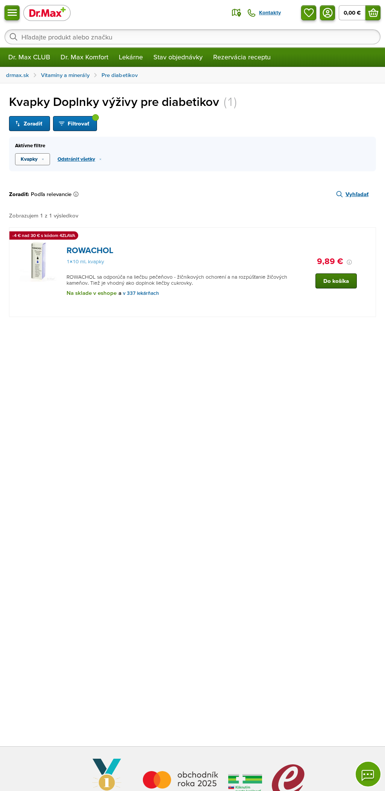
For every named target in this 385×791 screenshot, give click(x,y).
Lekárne (131, 57)
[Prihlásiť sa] (327, 12)
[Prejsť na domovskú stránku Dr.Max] (47, 13)
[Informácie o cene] (349, 262)
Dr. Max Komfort (84, 57)
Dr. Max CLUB (29, 57)
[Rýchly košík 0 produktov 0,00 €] (372, 12)
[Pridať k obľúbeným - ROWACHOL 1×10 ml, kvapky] (367, 236)
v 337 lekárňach (141, 293)
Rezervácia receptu (242, 57)
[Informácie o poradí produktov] (77, 194)
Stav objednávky (178, 57)
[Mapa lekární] (236, 12)
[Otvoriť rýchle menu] (12, 12)
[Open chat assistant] (368, 774)
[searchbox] (192, 36)
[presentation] (38, 261)
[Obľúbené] (308, 12)
